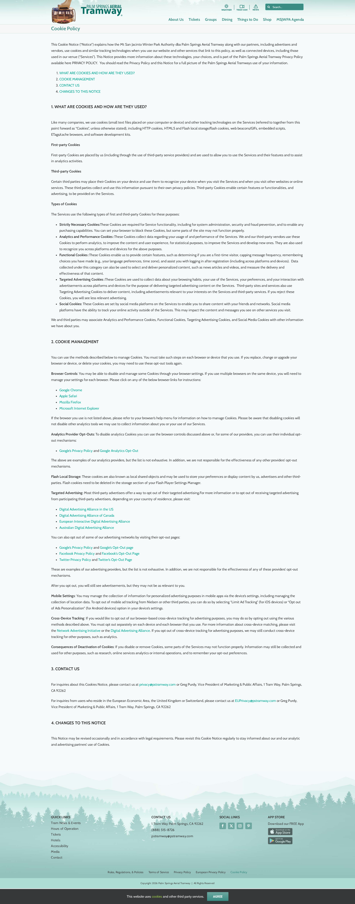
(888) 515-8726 (162, 830)
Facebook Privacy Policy (77, 553)
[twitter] (231, 826)
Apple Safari (68, 396)
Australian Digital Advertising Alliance (86, 528)
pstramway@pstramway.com (172, 836)
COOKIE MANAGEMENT (77, 79)
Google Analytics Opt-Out (119, 451)
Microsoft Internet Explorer (79, 408)
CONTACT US (69, 85)
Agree (217, 896)
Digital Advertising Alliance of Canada (86, 515)
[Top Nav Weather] (226, 5)
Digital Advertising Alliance (130, 631)
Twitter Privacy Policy (75, 560)
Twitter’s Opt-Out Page (115, 560)
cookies (157, 896)
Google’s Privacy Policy (76, 451)
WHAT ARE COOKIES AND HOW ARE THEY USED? (97, 73)
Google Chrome (70, 390)
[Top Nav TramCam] (242, 5)
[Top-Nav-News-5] (257, 5)
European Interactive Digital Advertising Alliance (94, 521)
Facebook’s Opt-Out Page (120, 553)
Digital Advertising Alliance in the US (86, 509)
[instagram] (240, 826)
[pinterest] (248, 826)
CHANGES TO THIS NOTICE (79, 91)
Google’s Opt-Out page (116, 547)
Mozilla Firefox (70, 402)
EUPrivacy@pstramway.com (255, 701)
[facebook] (222, 826)
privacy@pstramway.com (157, 684)
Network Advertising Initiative (78, 631)
